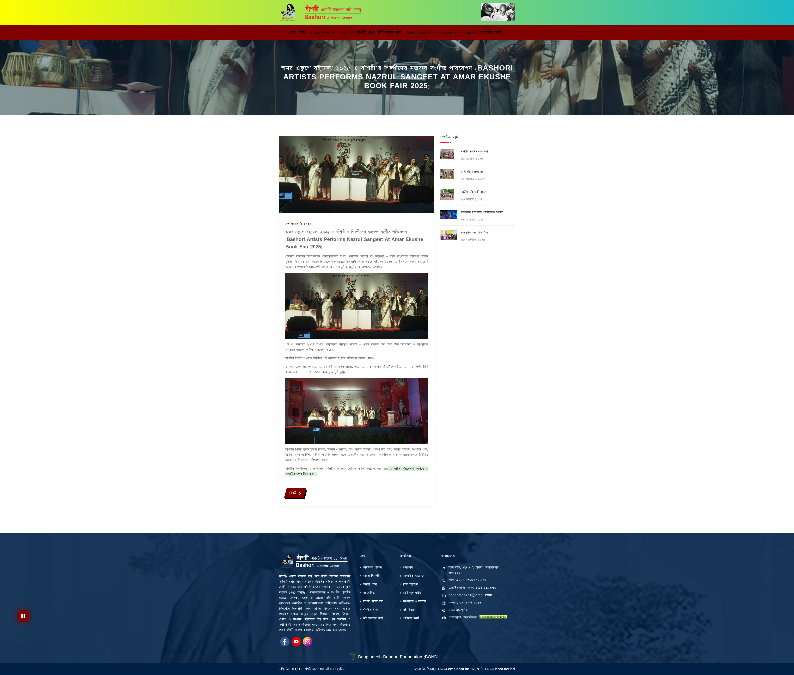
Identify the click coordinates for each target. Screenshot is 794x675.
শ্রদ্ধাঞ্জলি (408, 567)
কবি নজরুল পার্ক (389, 32)
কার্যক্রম (344, 32)
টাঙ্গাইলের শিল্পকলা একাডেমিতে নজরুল (482, 212)
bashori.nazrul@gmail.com (470, 595)
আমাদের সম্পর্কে (320, 32)
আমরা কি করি (371, 576)
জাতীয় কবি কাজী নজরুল (474, 192)
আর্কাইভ (447, 32)
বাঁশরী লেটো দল (373, 601)
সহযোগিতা (369, 593)
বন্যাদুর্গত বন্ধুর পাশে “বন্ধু (474, 232)
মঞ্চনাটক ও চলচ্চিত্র (414, 601)
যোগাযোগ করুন (490, 32)
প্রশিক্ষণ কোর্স (411, 618)
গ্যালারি (466, 32)
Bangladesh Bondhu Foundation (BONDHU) (401, 657)
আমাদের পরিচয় (372, 567)
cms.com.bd (458, 669)
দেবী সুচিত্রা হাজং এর (472, 172)
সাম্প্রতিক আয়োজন (414, 576)
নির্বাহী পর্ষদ (370, 584)
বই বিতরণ (409, 610)
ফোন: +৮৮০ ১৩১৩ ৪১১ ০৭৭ (467, 580)
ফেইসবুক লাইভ (412, 593)
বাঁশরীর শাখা (365, 32)
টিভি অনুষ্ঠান (410, 584)
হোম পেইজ (297, 32)
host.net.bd (505, 669)
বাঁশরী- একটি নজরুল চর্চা (474, 151)
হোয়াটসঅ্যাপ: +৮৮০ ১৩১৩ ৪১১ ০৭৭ (472, 588)
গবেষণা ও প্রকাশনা (419, 32)
